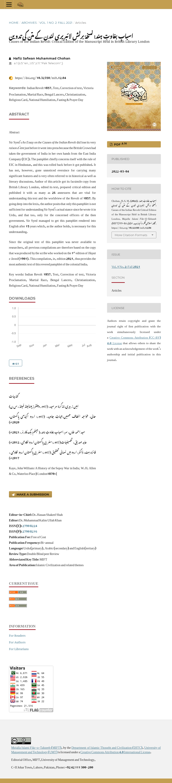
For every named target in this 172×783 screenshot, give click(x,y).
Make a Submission (32, 494)
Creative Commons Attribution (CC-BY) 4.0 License (134, 339)
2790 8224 (29, 525)
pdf (120, 144)
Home (14, 22)
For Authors (17, 642)
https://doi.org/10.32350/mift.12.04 (40, 77)
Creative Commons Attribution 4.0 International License (115, 751)
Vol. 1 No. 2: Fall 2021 (55, 22)
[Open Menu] (8, 4)
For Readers (17, 636)
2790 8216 (29, 530)
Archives (29, 22)
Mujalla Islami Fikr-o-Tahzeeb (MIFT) (36, 747)
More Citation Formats (131, 235)
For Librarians (19, 649)
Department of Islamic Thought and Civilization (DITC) (106, 747)
